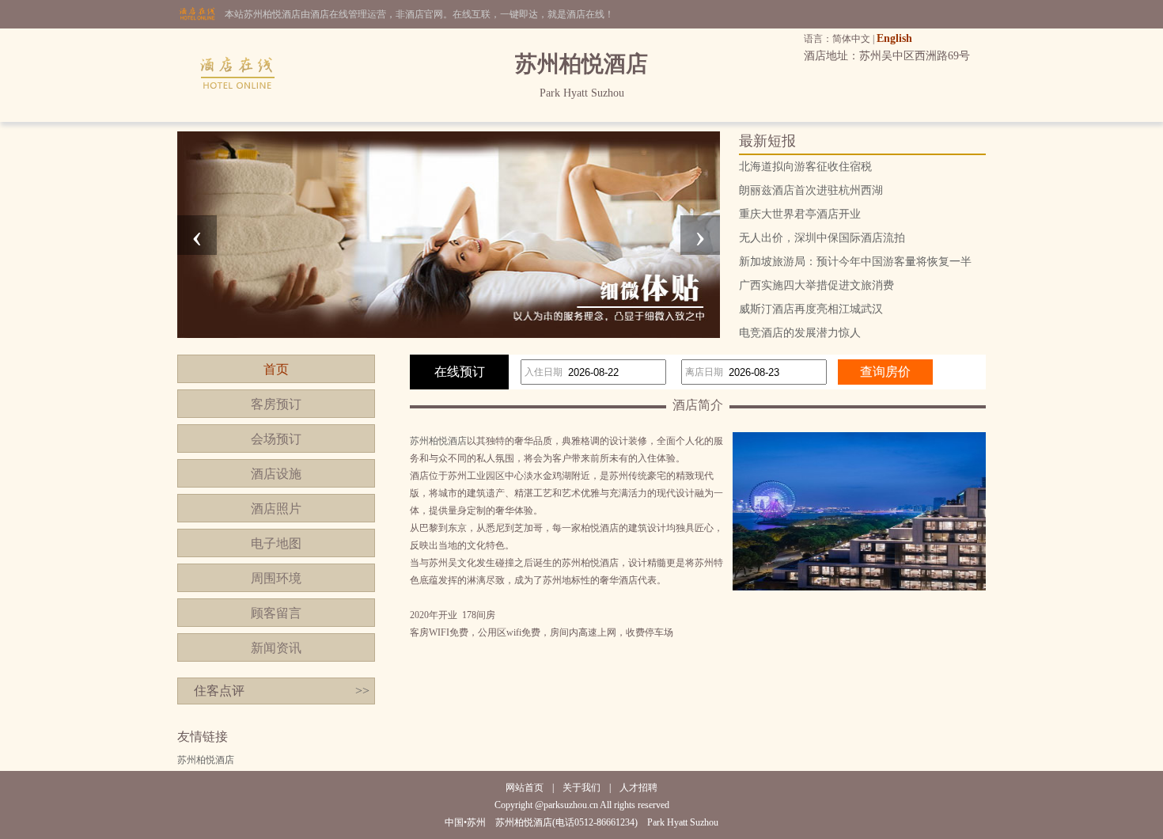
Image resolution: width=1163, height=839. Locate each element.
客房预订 (276, 404)
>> (362, 690)
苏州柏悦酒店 (438, 440)
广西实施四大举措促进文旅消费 (816, 285)
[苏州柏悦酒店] (238, 118)
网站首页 (525, 787)
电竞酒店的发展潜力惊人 (800, 333)
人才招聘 (638, 787)
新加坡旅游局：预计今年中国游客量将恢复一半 (855, 262)
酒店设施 (276, 473)
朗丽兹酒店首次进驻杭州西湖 (811, 190)
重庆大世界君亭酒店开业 (800, 214)
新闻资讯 (276, 648)
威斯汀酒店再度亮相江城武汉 (811, 309)
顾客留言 (276, 613)
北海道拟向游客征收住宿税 (805, 167)
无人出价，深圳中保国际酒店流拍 (822, 238)
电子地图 (276, 543)
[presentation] (197, 235)
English (894, 38)
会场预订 (276, 439)
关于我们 (581, 787)
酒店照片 (276, 508)
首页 (276, 369)
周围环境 (276, 578)
